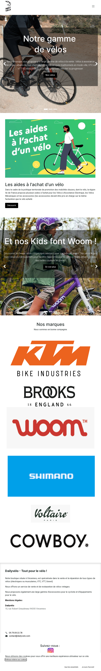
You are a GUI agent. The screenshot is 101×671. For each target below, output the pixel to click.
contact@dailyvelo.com (19, 636)
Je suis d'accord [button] (88, 667)
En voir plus (50, 267)
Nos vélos (50, 75)
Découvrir (11, 205)
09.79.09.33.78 (15, 633)
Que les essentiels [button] (71, 667)
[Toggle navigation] (93, 6)
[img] (4, 64)
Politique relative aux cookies (15, 660)
